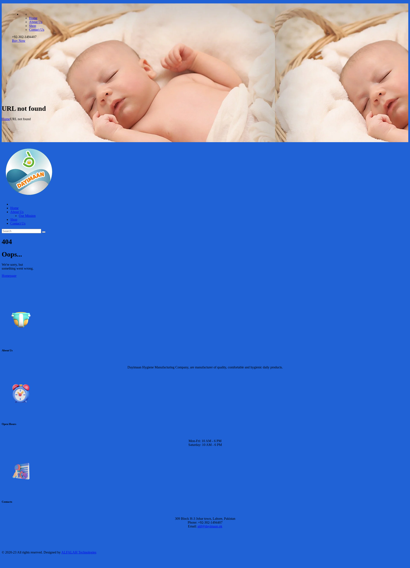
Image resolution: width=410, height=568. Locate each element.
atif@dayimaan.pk (210, 526)
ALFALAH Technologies (78, 552)
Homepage (9, 275)
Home (6, 119)
